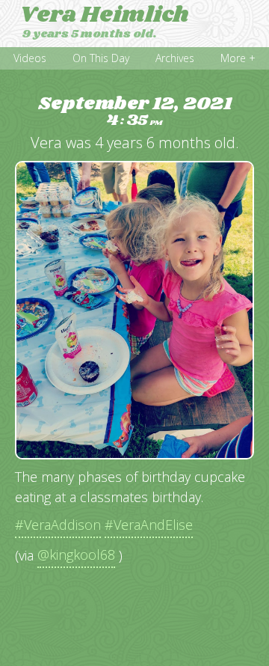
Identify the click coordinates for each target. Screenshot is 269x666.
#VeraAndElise (149, 525)
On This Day (100, 58)
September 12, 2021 (135, 112)
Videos (29, 58)
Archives (174, 58)
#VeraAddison (58, 525)
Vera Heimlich (104, 15)
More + (238, 58)
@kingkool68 (76, 554)
